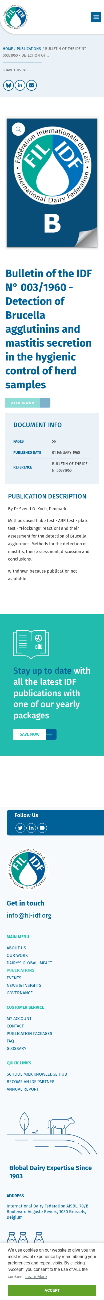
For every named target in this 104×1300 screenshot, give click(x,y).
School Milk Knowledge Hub (37, 1074)
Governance (20, 992)
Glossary (16, 1048)
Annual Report (23, 1089)
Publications (29, 49)
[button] (96, 17)
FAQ (10, 1041)
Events (14, 977)
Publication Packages (29, 1033)
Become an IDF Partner (31, 1081)
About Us (16, 947)
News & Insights (24, 985)
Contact (15, 1026)
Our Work (17, 955)
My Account (19, 1018)
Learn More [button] (36, 1276)
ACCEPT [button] (52, 1290)
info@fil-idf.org (29, 915)
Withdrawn (22, 403)
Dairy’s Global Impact (29, 962)
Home (8, 49)
